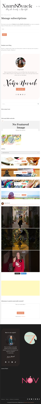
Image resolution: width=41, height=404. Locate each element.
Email (3, 29)
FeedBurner (23, 316)
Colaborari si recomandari (14, 399)
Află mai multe (20, 89)
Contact (7, 399)
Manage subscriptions (20, 130)
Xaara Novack (15, 402)
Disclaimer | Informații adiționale (29, 402)
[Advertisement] (20, 288)
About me (3, 399)
